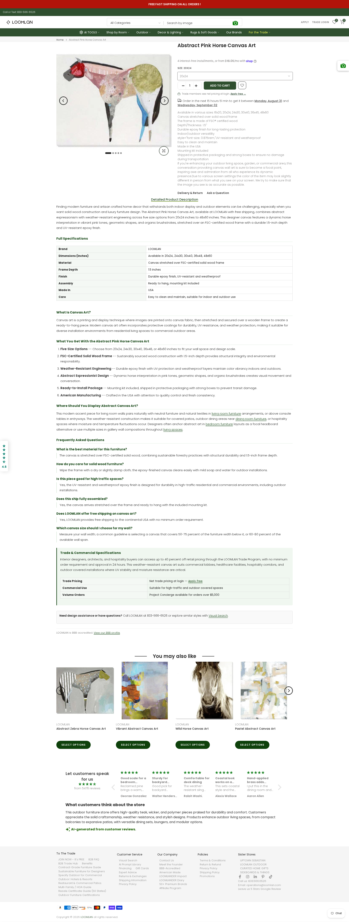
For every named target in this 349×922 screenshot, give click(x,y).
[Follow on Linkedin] (255, 876)
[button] (114, 787)
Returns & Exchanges (133, 876)
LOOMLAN (63, 724)
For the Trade (258, 32)
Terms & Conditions (213, 860)
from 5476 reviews (87, 788)
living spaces (173, 429)
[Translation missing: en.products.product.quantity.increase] (197, 86)
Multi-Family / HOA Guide (74, 887)
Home (60, 40)
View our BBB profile (107, 632)
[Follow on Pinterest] (263, 876)
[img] (87, 784)
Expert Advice (128, 872)
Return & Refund (210, 864)
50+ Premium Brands (173, 884)
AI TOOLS (90, 32)
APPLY (305, 22)
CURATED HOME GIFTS (254, 868)
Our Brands (234, 32)
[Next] (164, 101)
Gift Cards (142, 868)
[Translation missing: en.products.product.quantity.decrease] (182, 86)
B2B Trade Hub (68, 863)
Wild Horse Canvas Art (192, 729)
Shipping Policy (210, 872)
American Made (170, 872)
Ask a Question (218, 193)
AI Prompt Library (130, 864)
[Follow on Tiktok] (270, 876)
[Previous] (63, 101)
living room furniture (226, 413)
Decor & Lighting (169, 32)
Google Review (271, 889)
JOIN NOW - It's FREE (71, 859)
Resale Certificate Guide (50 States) (82, 891)
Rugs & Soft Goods (203, 32)
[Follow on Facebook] (240, 876)
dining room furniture (250, 419)
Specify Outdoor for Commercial (80, 875)
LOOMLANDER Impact (173, 876)
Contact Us (166, 860)
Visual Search (218, 616)
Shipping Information (132, 880)
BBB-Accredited (169, 868)
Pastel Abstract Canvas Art (255, 729)
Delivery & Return (190, 193)
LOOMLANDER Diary (171, 880)
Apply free (195, 581)
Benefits (87, 863)
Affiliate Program (170, 888)
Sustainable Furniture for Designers (81, 871)
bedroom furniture (219, 424)
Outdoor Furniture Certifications (79, 895)
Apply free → (238, 93)
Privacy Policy (128, 884)
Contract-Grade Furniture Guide (79, 867)
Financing (125, 868)
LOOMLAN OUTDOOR (253, 864)
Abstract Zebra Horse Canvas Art (81, 729)
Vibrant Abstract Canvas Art (137, 729)
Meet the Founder (171, 864)
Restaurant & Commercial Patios (79, 883)
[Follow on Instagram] (247, 876)
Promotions (207, 876)
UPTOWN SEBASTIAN (252, 860)
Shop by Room (116, 32)
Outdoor (142, 32)
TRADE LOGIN (320, 22)
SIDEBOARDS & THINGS (254, 872)
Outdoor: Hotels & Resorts (75, 879)
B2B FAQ (93, 859)
